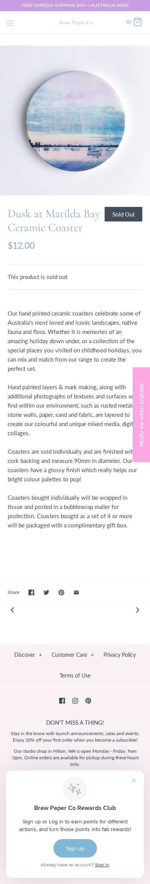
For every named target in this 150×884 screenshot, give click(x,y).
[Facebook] (62, 701)
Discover (28, 654)
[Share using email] (76, 592)
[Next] (137, 609)
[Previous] (12, 609)
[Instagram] (75, 701)
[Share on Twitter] (46, 592)
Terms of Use (75, 675)
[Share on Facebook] (31, 592)
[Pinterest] (88, 701)
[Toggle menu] (9, 21)
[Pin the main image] (61, 592)
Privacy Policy (119, 654)
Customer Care (73, 654)
